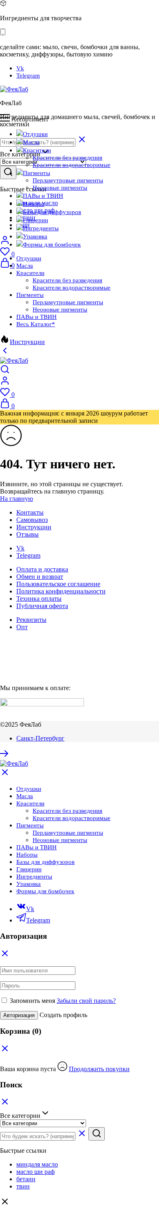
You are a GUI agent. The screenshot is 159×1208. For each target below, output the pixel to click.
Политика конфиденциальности (61, 591)
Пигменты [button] (36, 173)
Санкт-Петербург (40, 738)
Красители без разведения (67, 157)
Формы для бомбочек (52, 244)
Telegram (28, 75)
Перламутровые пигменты (68, 180)
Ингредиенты (41, 228)
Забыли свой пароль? (86, 1000)
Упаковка (35, 236)
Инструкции (27, 341)
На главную (16, 498)
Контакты (30, 512)
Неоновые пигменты (60, 187)
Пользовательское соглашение (58, 583)
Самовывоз (32, 519)
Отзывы (27, 534)
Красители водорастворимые (71, 165)
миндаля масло (37, 1164)
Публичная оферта (42, 605)
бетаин (25, 1179)
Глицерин (35, 220)
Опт (22, 626)
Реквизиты (31, 619)
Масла (31, 142)
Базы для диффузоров (52, 212)
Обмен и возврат (39, 576)
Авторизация (19, 1015)
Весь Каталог (35, 324)
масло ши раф (35, 1171)
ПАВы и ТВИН (43, 196)
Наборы (33, 204)
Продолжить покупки (99, 1068)
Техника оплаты (39, 598)
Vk (20, 68)
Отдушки (35, 134)
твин (23, 1186)
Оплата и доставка (42, 569)
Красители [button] (37, 150)
